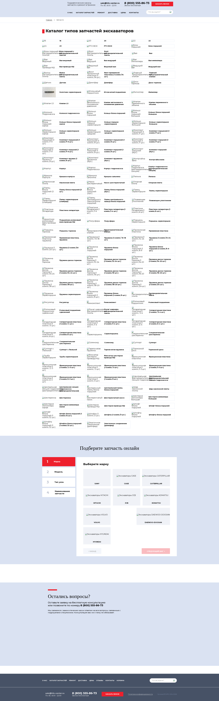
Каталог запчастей (85, 12)
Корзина (120, 680)
